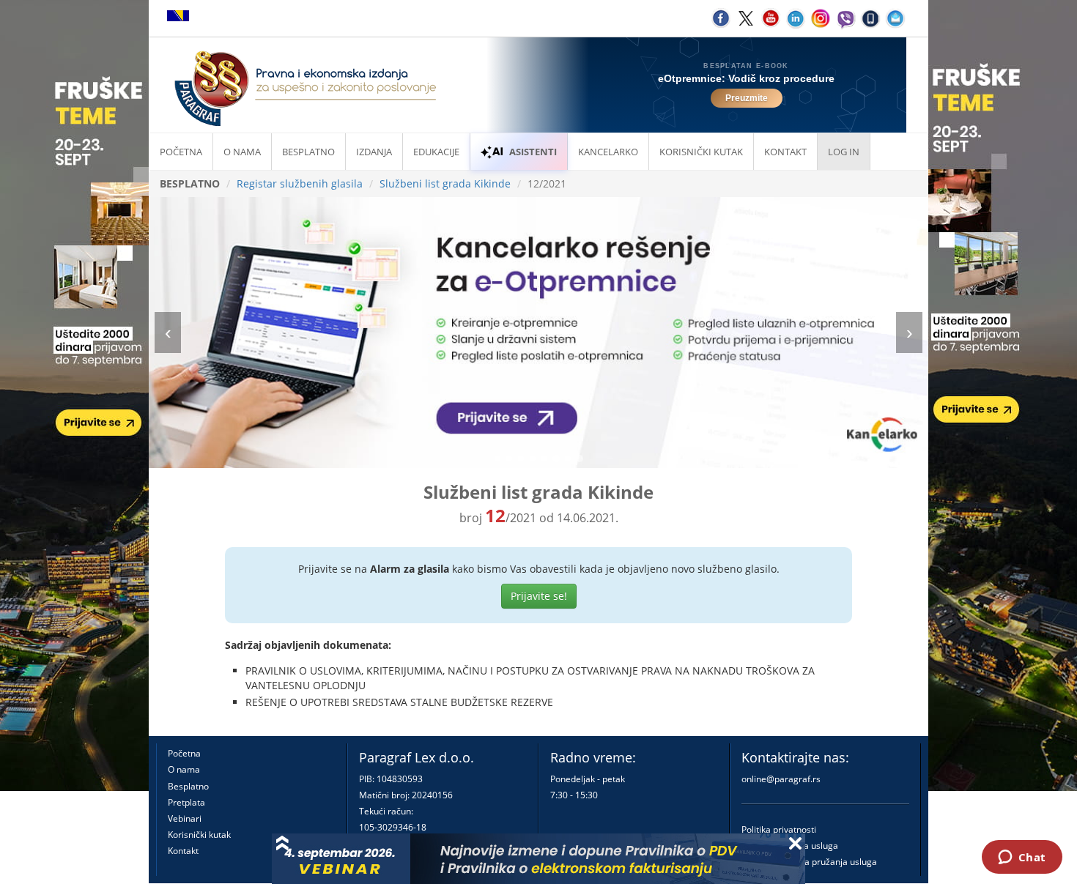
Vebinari (184, 818)
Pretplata (186, 802)
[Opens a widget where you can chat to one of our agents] (1021, 858)
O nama (242, 151)
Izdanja (374, 151)
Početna (181, 151)
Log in (843, 151)
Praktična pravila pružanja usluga (809, 861)
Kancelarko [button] (608, 151)
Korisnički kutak (199, 834)
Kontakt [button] (785, 151)
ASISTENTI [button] (533, 151)
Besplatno (308, 151)
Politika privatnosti (778, 829)
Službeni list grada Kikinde (445, 183)
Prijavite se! (539, 596)
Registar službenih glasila (300, 183)
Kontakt (183, 850)
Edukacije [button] (436, 151)
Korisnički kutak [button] (701, 151)
